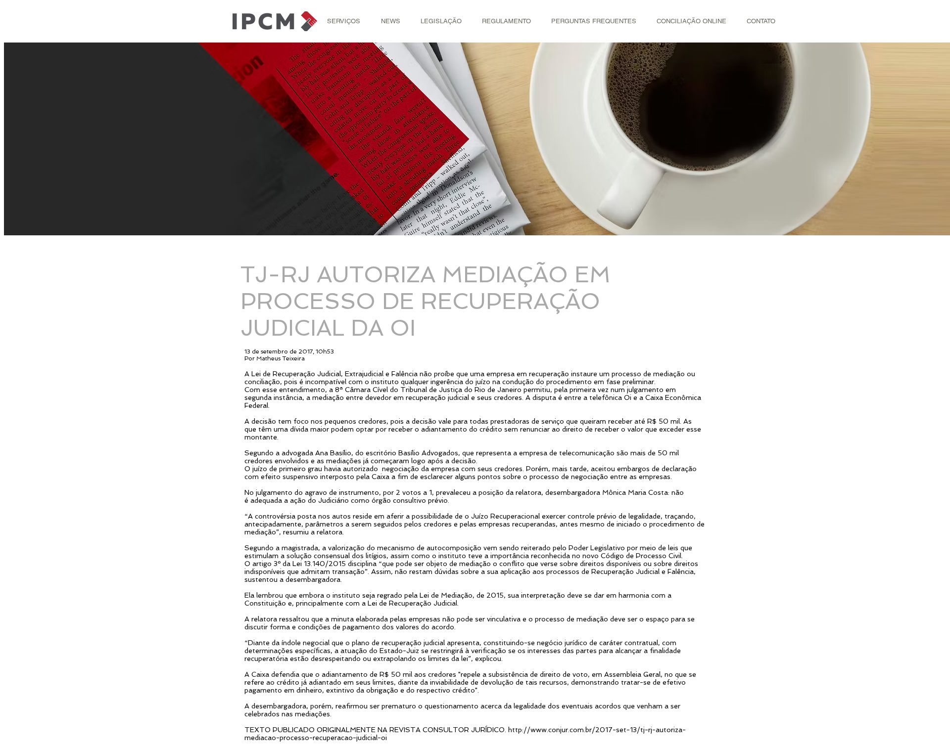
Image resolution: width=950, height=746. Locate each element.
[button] (344, 21)
